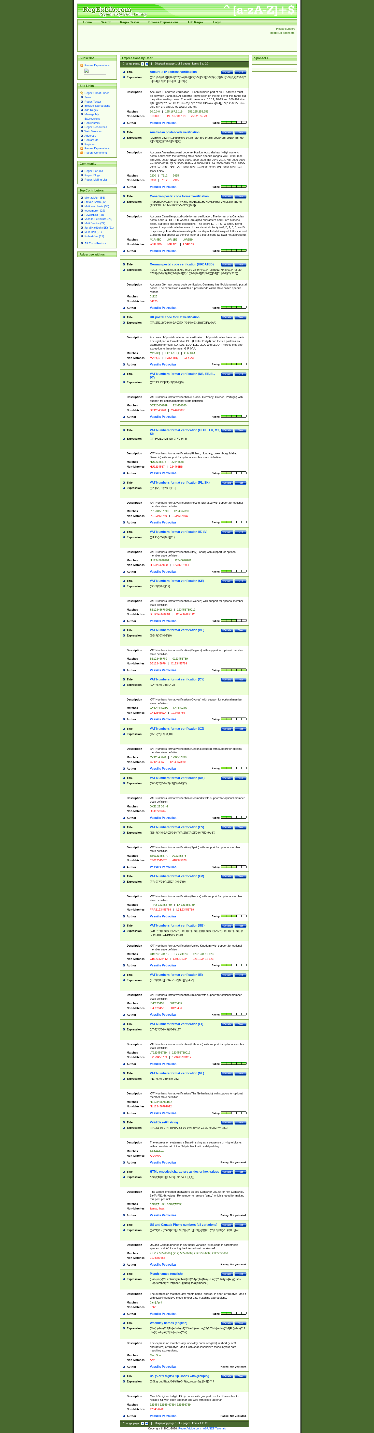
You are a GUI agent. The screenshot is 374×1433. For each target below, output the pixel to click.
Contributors (92, 122)
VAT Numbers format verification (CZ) (177, 728)
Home (87, 22)
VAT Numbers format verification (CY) (177, 679)
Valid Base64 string (164, 1122)
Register (89, 144)
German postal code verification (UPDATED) (182, 264)
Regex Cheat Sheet (96, 92)
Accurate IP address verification (173, 72)
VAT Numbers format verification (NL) (177, 1073)
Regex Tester (129, 22)
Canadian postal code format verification (179, 196)
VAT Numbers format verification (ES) (177, 827)
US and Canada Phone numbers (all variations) (183, 1225)
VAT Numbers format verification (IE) (176, 975)
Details (227, 72)
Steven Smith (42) (95, 201)
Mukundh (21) (93, 231)
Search (106, 22)
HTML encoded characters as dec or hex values (184, 1171)
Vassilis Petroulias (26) (98, 218)
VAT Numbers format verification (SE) (177, 581)
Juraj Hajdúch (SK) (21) (99, 227)
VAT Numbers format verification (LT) (176, 1024)
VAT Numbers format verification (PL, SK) (180, 482)
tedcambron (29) (94, 210)
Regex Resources (95, 127)
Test (240, 72)
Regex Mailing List (95, 179)
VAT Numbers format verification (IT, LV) (178, 532)
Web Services (93, 131)
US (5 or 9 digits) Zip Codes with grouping (179, 1376)
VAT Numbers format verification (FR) (177, 876)
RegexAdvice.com (189, 1428)
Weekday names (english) (168, 1323)
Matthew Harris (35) (96, 206)
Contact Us (91, 139)
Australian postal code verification (174, 132)
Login (217, 22)
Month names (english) (166, 1274)
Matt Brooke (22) (94, 223)
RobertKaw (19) (94, 236)
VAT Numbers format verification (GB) (177, 925)
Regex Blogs (92, 175)
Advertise (90, 135)
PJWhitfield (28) (94, 214)
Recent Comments (96, 152)
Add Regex (196, 22)
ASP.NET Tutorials (214, 1428)
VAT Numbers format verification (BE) (177, 630)
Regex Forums (93, 170)
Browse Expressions (163, 22)
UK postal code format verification (174, 317)
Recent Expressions (97, 65)
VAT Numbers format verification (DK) (177, 778)
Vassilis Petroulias (163, 123)
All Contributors (95, 243)
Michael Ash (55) (94, 197)
